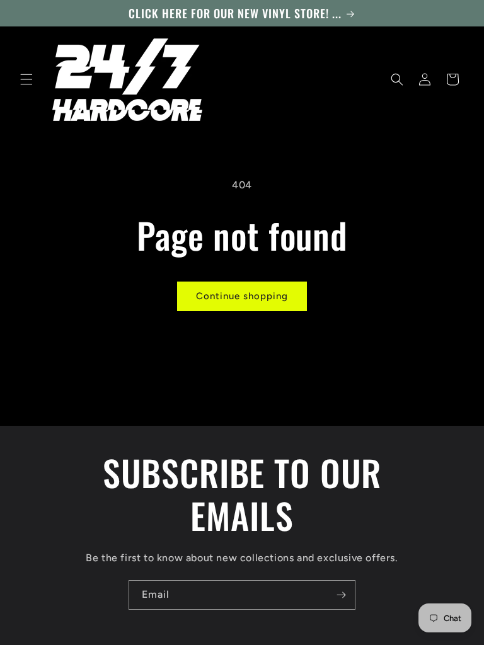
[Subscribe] (341, 595)
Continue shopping (242, 296)
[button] (26, 79)
